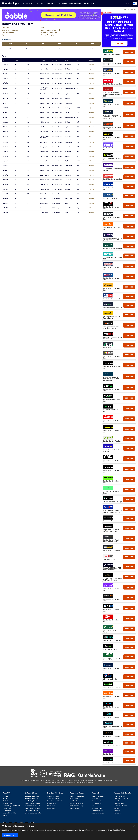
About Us (5, 796)
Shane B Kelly (44, 203)
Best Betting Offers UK (32, 796)
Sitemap (5, 815)
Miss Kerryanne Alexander (44, 88)
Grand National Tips (98, 813)
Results (50, 3)
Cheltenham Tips (97, 801)
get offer (129, 52)
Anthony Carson (57, 64)
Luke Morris (43, 127)
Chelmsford (68, 74)
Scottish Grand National (54, 801)
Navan (66, 212)
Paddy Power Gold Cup (77, 796)
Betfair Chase (74, 798)
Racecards (27, 3)
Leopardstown (69, 208)
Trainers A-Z (117, 813)
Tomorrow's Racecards (121, 798)
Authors (5, 798)
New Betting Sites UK (31, 801)
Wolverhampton (70, 88)
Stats (42, 3)
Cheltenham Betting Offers (33, 813)
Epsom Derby (51, 803)
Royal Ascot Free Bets (31, 810)
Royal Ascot (51, 808)
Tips (36, 3)
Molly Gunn (43, 142)
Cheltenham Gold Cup (76, 806)
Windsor (67, 184)
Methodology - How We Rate (12, 806)
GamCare (91, 780)
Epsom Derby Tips (97, 810)
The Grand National (53, 798)
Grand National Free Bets (32, 806)
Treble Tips (95, 806)
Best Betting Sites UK (31, 798)
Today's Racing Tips (98, 796)
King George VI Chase (76, 803)
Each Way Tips (96, 803)
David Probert (44, 94)
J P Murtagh (56, 198)
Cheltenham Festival (53, 796)
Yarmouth (68, 64)
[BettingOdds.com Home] (11, 3)
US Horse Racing (8, 803)
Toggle (135, 3)
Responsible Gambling (9, 813)
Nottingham (68, 142)
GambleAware (99, 780)
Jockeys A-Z (117, 810)
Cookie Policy (7, 810)
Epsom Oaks (51, 806)
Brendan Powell (45, 108)
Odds (58, 3)
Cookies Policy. (119, 830)
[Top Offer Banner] (51, 15)
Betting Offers (75, 3)
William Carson (44, 74)
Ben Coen (43, 198)
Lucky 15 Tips (96, 798)
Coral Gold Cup (74, 801)
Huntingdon (68, 108)
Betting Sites (89, 3)
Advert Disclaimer (130, 9)
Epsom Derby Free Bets (32, 808)
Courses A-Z (117, 808)
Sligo (66, 203)
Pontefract (68, 131)
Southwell (68, 78)
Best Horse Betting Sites (32, 803)
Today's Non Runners (120, 806)
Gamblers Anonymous (111, 780)
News (64, 3)
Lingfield (67, 69)
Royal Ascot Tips (97, 808)
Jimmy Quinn (44, 64)
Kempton (67, 112)
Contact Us (6, 801)
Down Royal (68, 198)
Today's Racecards (119, 796)
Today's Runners (119, 803)
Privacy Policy (7, 808)
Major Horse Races (119, 801)
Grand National (74, 808)
